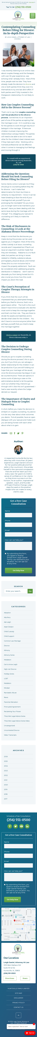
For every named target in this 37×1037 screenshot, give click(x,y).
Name (8, 511)
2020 (6, 785)
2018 (5, 794)
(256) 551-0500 (23, 7)
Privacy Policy (18, 1003)
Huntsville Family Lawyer (18, 988)
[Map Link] (18, 908)
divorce (28, 84)
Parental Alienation (11, 702)
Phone (8, 521)
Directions (9, 978)
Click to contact (12, 335)
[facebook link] (10, 826)
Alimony (7, 650)
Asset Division (8, 627)
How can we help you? (14, 540)
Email (7, 530)
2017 (5, 799)
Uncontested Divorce (11, 730)
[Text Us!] (30, 1033)
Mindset (7, 688)
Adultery (7, 617)
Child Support (9, 636)
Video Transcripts (10, 735)
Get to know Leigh (10, 664)
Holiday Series (9, 674)
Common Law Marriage (12, 641)
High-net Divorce (10, 669)
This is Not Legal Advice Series (14, 716)
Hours (25, 978)
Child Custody (9, 631)
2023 (6, 771)
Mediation (7, 660)
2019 (5, 789)
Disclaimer (18, 998)
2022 (6, 775)
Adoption (7, 613)
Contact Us (18, 1007)
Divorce (17, 39)
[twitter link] (15, 826)
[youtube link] (21, 826)
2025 (6, 761)
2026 (6, 756)
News (6, 697)
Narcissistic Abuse (10, 693)
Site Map (18, 993)
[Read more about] (18, 446)
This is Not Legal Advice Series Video (17, 721)
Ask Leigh (7, 622)
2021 (5, 780)
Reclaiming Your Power (12, 711)
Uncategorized (9, 725)
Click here (31, 2)
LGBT (6, 678)
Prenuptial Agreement (12, 707)
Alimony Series (9, 655)
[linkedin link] (27, 826)
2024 (6, 766)
